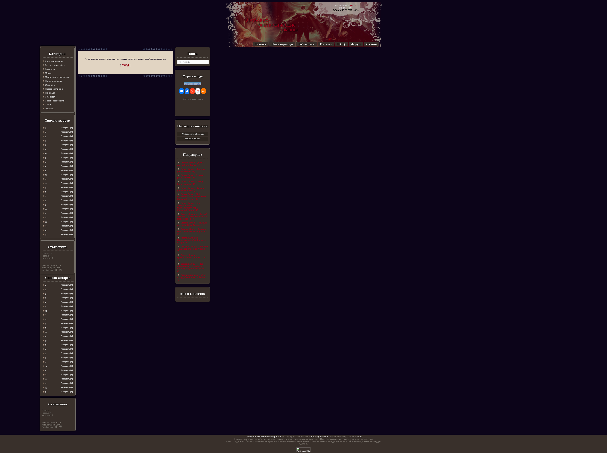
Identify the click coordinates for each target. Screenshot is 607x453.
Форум (356, 44)
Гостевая (326, 44)
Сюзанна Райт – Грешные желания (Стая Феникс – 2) (192, 224)
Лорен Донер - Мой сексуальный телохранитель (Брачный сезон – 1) (191, 196)
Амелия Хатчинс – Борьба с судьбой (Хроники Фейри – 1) (192, 248)
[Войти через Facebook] (187, 91)
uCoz (359, 436)
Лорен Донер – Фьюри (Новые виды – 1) (190, 189)
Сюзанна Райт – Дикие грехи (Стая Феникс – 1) (190, 164)
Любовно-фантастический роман (264, 436)
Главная (260, 44)
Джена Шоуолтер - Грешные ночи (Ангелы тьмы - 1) (192, 257)
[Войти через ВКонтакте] (181, 91)
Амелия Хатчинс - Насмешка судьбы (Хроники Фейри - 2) (191, 240)
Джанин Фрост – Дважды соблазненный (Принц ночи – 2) (192, 231)
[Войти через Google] (197, 91)
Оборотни (49, 85)
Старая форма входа (192, 99)
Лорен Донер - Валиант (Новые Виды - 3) (190, 176)
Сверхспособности (54, 100)
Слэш (47, 104)
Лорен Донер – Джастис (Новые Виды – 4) (191, 170)
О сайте (371, 44)
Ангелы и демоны (53, 61)
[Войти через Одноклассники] (203, 91)
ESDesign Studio (319, 436)
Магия (48, 73)
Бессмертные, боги (54, 65)
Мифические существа (56, 77)
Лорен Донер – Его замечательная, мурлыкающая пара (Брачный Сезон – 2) (188, 206)
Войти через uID (192, 84)
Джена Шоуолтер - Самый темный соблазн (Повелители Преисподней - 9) (192, 216)
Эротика (49, 108)
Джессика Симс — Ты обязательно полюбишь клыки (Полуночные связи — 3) (192, 267)
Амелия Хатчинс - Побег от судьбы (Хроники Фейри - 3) (191, 277)
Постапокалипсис (53, 89)
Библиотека (306, 44)
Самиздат (49, 96)
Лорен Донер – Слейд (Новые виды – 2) (190, 183)
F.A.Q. (341, 44)
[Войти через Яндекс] (192, 91)
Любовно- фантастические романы (272, 20)
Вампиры (49, 69)
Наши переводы (282, 44)
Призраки (49, 93)
